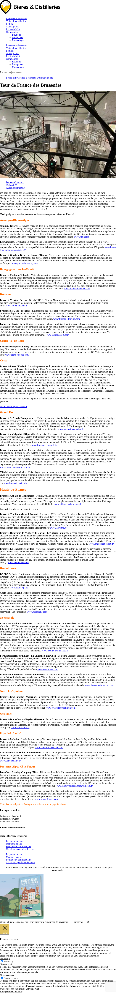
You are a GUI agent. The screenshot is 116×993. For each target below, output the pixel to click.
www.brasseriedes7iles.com (66, 319)
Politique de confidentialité (18, 846)
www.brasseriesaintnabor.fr (71, 429)
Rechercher (5, 72)
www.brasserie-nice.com (46, 799)
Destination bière (45, 77)
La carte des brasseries (16, 18)
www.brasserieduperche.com (99, 685)
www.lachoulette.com (18, 562)
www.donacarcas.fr (20, 727)
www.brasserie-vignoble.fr (44, 445)
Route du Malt (13, 29)
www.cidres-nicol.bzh (16, 305)
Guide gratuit (12, 26)
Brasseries (31, 77)
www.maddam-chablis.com (77, 288)
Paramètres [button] (78, 922)
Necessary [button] (5, 958)
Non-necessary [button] (7, 975)
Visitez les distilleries (16, 21)
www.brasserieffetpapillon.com (60, 707)
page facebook (59, 804)
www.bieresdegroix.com (57, 335)
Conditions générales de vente (20, 849)
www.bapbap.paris (19, 587)
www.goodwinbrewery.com (24, 263)
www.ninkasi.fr (81, 236)
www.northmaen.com (47, 669)
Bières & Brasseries (15, 77)
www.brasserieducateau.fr (101, 543)
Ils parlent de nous (14, 841)
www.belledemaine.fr (10, 760)
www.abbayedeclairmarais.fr (68, 504)
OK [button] (89, 922)
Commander (12, 32)
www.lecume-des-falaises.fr (55, 650)
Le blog (9, 24)
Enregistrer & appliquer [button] (11, 991)
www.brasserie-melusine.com (49, 747)
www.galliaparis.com (37, 611)
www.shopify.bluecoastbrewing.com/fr (74, 786)
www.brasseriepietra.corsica (13, 406)
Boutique (16, 34)
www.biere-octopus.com (17, 354)
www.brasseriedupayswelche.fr (15, 467)
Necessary (8, 961)
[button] (58, 816)
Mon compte (18, 40)
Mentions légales (14, 843)
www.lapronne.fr (58, 527)
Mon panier (17, 37)
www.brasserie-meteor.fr (15, 483)
